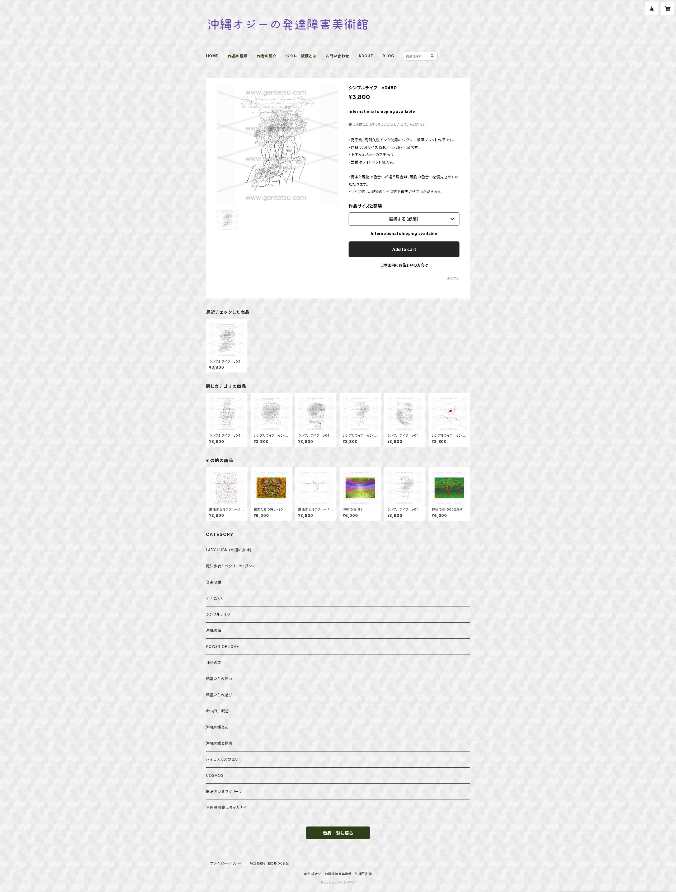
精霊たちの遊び (219, 695)
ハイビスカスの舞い (222, 759)
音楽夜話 (214, 582)
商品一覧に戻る (338, 833)
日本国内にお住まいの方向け (404, 265)
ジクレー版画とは (301, 56)
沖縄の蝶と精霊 (219, 743)
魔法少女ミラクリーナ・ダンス (230, 566)
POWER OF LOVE (222, 646)
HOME (212, 56)
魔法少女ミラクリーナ (224, 791)
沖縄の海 (213, 630)
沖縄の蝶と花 (217, 727)
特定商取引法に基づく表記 (269, 863)
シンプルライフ (218, 614)
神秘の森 (213, 662)
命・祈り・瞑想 (217, 711)
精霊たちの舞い (219, 678)
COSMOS (215, 775)
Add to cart (404, 249)
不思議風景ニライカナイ (226, 807)
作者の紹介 (266, 56)
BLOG (388, 56)
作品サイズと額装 (365, 206)
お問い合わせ (337, 56)
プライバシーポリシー (225, 863)
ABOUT (365, 56)
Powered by (332, 882)
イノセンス (214, 598)
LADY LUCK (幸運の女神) (229, 550)
